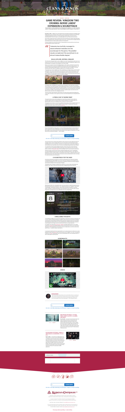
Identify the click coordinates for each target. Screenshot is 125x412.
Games (57, 18)
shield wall (63, 105)
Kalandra (51, 225)
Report (54, 322)
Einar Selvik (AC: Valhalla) (59, 224)
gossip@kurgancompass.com (69, 402)
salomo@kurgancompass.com (68, 406)
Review (62, 18)
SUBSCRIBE (69, 135)
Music (50, 322)
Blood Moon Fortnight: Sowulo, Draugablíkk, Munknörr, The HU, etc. (55, 334)
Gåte (46, 43)
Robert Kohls (55, 293)
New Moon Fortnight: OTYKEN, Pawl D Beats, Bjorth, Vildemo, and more (68, 316)
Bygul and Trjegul (56, 148)
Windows (67, 18)
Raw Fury (55, 232)
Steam (51, 233)
